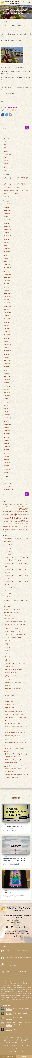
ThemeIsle (20, 1051)
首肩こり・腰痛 (9, 739)
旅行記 (6, 151)
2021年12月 (7, 383)
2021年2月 (7, 411)
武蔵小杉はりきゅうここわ (11, 612)
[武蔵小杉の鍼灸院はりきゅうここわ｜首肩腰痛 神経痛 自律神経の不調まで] (13, 2)
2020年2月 (7, 450)
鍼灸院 (8, 529)
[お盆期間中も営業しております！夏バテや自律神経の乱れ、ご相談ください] (16, 845)
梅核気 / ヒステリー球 (10, 676)
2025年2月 (7, 261)
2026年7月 (7, 207)
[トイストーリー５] (16, 879)
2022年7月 (7, 360)
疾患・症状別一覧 (9, 619)
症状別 (6, 160)
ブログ (10, 107)
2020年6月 (7, 437)
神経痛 (27, 521)
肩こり (4, 523)
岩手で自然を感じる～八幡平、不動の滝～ (15, 184)
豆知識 (6, 164)
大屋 (5, 144)
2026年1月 (7, 226)
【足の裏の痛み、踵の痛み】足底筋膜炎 (15, 625)
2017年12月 (7, 472)
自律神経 (21, 524)
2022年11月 (7, 347)
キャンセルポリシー (9, 544)
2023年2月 (7, 338)
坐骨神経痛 (11, 509)
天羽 (15, 107)
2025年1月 (7, 264)
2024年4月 (7, 293)
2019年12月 (7, 456)
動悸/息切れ (8, 653)
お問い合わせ (7, 541)
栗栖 (5, 157)
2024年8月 (7, 280)
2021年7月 (7, 395)
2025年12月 (7, 229)
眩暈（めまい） (9, 692)
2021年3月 (7, 408)
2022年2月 (7, 376)
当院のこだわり (8, 606)
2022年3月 (7, 373)
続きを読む (14, 830)
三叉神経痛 (7, 641)
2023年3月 (7, 335)
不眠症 (6, 644)
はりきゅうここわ (22, 504)
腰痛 (16, 524)
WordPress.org (8, 489)
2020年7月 (7, 434)
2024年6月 (7, 287)
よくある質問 (7, 593)
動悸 (8, 509)
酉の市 (22, 526)
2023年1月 (7, 341)
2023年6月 (7, 325)
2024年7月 (7, 284)
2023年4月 (7, 331)
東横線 (25, 511)
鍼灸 (26, 526)
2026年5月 (7, 213)
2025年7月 (7, 245)
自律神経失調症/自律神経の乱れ (13, 711)
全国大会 (13, 110)
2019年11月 (7, 459)
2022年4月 (7, 370)
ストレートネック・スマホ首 (12, 631)
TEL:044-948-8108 (8, 1056)
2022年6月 (7, 363)
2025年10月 (7, 236)
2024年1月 (7, 303)
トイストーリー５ (9, 196)
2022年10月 (7, 351)
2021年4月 (7, 405)
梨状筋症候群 (8, 679)
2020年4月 (7, 443)
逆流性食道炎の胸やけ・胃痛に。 (13, 723)
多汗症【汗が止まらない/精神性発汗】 (15, 663)
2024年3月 (7, 296)
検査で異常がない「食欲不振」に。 (14, 682)
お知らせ (6, 138)
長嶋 (5, 167)
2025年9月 (7, 239)
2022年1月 (7, 379)
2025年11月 (7, 232)
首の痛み (20, 529)
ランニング (24, 506)
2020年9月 (7, 427)
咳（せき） (7, 657)
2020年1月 (7, 453)
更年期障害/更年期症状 (11, 672)
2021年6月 (7, 398)
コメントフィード (9, 486)
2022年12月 (7, 344)
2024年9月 (7, 277)
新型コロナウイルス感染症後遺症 (13, 669)
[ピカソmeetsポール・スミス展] (16, 813)
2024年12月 (7, 268)
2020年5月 (7, 440)
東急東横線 (19, 511)
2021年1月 (7, 414)
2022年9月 (7, 354)
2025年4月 (7, 255)
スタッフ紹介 (7, 554)
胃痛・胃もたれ (9, 701)
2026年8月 (7, 204)
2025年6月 (7, 248)
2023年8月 (7, 319)
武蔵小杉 (12, 514)
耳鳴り (6, 698)
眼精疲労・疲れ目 (9, 695)
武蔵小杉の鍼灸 (21, 515)
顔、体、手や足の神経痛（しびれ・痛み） (16, 732)
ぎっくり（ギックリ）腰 (11, 628)
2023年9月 (7, 315)
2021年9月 (7, 389)
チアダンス (7, 110)
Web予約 (24, 1056)
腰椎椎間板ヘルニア (11, 523)
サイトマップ (7, 551)
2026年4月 (7, 217)
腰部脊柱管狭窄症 (9, 708)
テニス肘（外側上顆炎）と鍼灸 (13, 637)
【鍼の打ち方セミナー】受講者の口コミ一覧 (16, 538)
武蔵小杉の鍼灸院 (9, 991)
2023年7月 (7, 322)
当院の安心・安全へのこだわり (12, 609)
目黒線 (22, 521)
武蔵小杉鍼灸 (13, 521)
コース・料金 (7, 548)
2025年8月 (7, 242)
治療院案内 (7, 615)
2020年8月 (7, 430)
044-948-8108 (18, 927)
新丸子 (10, 511)
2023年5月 (7, 328)
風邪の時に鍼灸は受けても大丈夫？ (14, 736)
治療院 (18, 521)
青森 (12, 529)
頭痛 (18, 529)
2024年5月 (7, 290)
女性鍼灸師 (23, 509)
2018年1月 (7, 469)
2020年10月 (7, 424)
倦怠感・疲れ (8, 647)
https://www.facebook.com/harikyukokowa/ (19, 957)
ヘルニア (20, 506)
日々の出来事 (7, 154)
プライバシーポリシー (10, 587)
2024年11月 (7, 271)
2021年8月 (7, 392)
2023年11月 (7, 309)
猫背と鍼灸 (7, 685)
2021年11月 (7, 386)
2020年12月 (7, 418)
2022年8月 (7, 357)
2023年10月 (7, 312)
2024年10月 (7, 274)
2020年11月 (7, 421)
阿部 (5, 170)
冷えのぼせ (7, 650)
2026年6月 (7, 210)
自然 (19, 526)
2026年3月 (7, 220)
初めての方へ (7, 597)
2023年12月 (7, 306)
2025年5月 (7, 252)
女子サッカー (16, 509)
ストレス (5, 506)
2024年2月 (7, 300)
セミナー (10, 506)
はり (8, 504)
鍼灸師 (4, 529)
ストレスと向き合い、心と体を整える (15, 634)
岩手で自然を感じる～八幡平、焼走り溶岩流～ (18, 1008)
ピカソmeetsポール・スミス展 (12, 187)
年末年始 (5, 511)
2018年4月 (7, 466)
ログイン (6, 480)
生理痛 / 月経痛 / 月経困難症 (12, 688)
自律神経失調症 (14, 527)
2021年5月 (7, 402)
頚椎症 (14, 529)
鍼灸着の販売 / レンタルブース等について (15, 766)
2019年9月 (7, 462)
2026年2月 (7, 223)
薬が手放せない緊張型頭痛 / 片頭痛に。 (15, 714)
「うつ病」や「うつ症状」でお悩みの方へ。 (16, 621)
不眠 (27, 506)
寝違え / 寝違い (9, 666)
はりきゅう (13, 504)
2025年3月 (7, 258)
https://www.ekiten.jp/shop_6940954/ (17, 971)
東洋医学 (5, 515)
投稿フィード (7, 483)
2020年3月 (7, 446)
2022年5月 (7, 367)
